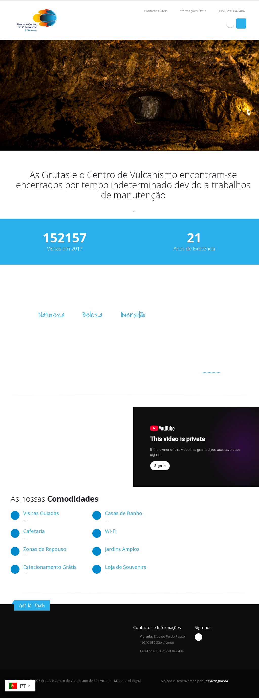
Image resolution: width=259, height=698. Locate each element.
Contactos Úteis (156, 11)
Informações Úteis (192, 11)
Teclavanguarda (216, 681)
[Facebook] (230, 24)
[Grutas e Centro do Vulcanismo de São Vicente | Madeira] (37, 20)
